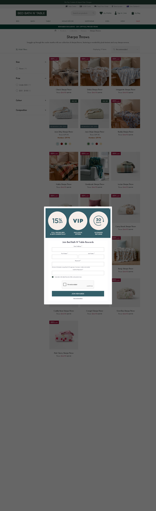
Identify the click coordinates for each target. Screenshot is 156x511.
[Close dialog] (110, 209)
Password (78, 261)
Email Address (78, 246)
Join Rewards (78, 293)
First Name (64, 253)
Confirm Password (78, 269)
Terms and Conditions (78, 298)
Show (101, 264)
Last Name (91, 253)
